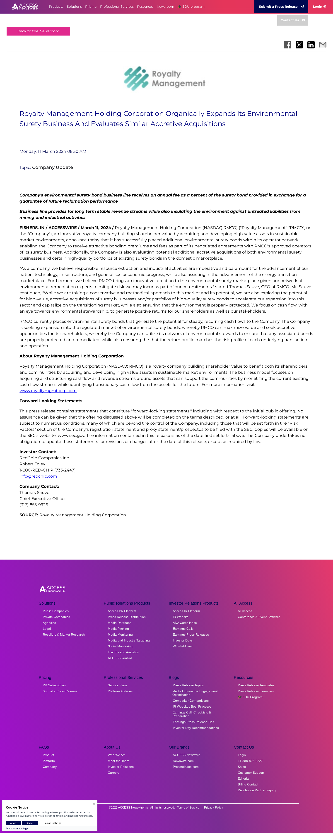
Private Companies (56, 617)
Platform (49, 761)
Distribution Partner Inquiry (257, 790)
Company (50, 766)
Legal (47, 628)
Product (48, 755)
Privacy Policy (213, 807)
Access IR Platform (186, 611)
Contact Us (290, 20)
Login (317, 7)
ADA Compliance (185, 623)
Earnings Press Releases (191, 634)
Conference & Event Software (259, 617)
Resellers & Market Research (64, 634)
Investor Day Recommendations (196, 728)
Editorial (243, 778)
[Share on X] (299, 44)
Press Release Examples (256, 691)
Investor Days (183, 640)
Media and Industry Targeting (129, 640)
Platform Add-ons (120, 691)
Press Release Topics (188, 685)
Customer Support (251, 772)
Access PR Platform (122, 611)
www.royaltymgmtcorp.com (48, 390)
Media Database (119, 623)
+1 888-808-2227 (250, 761)
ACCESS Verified (120, 658)
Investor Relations (121, 766)
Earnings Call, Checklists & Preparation (192, 714)
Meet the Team (118, 761)
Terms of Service (188, 807)
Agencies (49, 623)
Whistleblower (183, 646)
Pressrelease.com (186, 766)
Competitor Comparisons (191, 700)
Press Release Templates (256, 685)
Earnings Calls (183, 628)
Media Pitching (118, 628)
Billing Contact (248, 784)
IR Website (180, 617)
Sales (242, 766)
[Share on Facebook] (287, 44)
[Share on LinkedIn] (311, 44)
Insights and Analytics (123, 652)
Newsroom (165, 7)
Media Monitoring (120, 634)
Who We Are (117, 755)
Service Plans (117, 685)
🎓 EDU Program (250, 697)
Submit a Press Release (278, 7)
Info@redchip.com (38, 476)
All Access (245, 611)
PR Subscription (54, 685)
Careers (113, 772)
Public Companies (56, 611)
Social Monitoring (120, 646)
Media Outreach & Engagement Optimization (195, 693)
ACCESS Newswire (186, 755)
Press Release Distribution (127, 617)
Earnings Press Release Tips (193, 722)
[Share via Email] (322, 44)
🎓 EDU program (191, 7)
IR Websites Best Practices (192, 706)
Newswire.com (183, 761)
